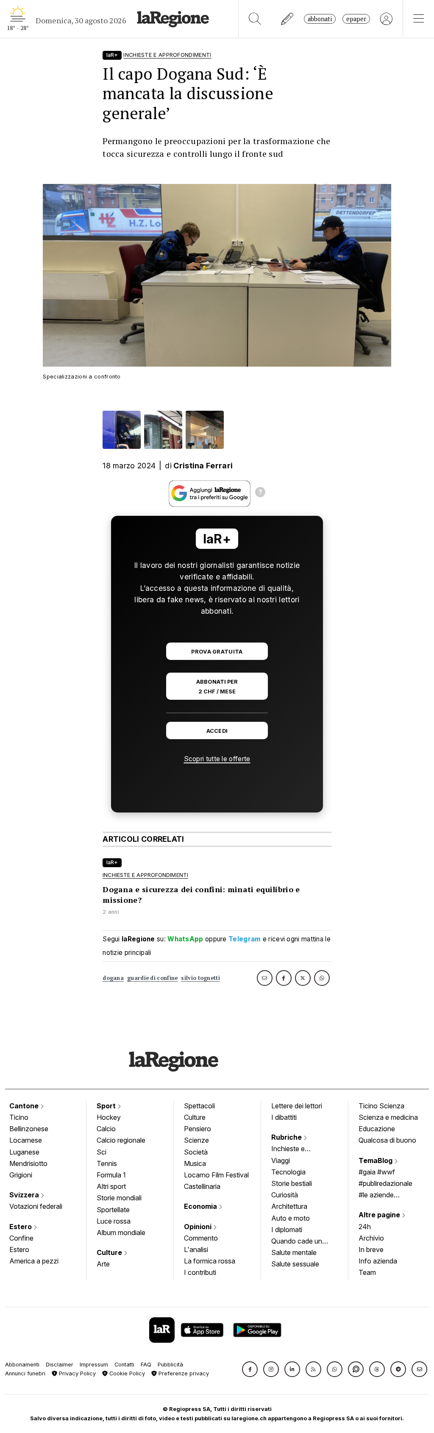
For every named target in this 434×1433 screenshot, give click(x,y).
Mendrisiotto (28, 1163)
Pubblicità (170, 1364)
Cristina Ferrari (203, 465)
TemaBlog (376, 1160)
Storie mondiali (119, 1198)
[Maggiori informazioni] (260, 493)
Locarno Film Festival (216, 1175)
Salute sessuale (295, 1264)
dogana (113, 978)
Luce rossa (114, 1221)
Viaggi (280, 1160)
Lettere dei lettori (296, 1106)
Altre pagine (380, 1214)
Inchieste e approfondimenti (296, 1149)
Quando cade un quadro (296, 1242)
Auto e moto (290, 1218)
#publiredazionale (385, 1183)
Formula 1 (111, 1175)
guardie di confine (152, 978)
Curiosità (284, 1195)
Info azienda (378, 1261)
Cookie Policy (126, 1373)
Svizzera (25, 1195)
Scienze (196, 1140)
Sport (107, 1106)
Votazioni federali (35, 1206)
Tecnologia (288, 1172)
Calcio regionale (121, 1140)
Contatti (124, 1364)
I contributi (200, 1272)
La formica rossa (209, 1261)
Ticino (18, 1117)
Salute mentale (294, 1252)
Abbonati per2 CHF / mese (217, 687)
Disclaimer (59, 1364)
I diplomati (286, 1229)
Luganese (24, 1152)
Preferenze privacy (183, 1373)
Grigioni (20, 1175)
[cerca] (255, 19)
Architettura (289, 1206)
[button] (250, 1369)
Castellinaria (202, 1186)
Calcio (106, 1128)
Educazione (377, 1128)
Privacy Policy (76, 1373)
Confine (21, 1238)
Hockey (109, 1117)
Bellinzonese (28, 1128)
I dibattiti (284, 1117)
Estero (21, 1226)
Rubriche (287, 1137)
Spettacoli (199, 1106)
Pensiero (197, 1128)
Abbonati (320, 19)
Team (367, 1272)
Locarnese (25, 1140)
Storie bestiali (291, 1183)
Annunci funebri (25, 1373)
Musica (195, 1163)
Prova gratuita (216, 651)
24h (365, 1226)
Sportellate (113, 1209)
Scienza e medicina (388, 1117)
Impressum (94, 1364)
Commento (201, 1238)
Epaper (356, 19)
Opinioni (198, 1226)
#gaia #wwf (377, 1172)
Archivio (371, 1238)
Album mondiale (121, 1232)
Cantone (24, 1106)
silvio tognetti (200, 978)
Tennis (107, 1163)
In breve (371, 1249)
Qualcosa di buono (387, 1140)
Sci (101, 1152)
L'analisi (196, 1249)
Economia (201, 1206)
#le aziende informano (376, 1196)
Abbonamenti (22, 1364)
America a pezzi (33, 1261)
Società (196, 1152)
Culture (110, 1252)
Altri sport (111, 1186)
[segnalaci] (287, 19)
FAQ (146, 1364)
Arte (103, 1264)
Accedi (217, 731)
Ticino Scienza (381, 1106)
